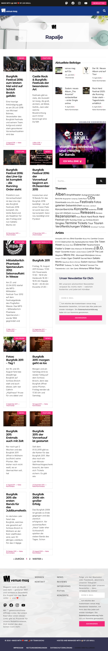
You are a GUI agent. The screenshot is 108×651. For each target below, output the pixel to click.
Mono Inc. (69, 254)
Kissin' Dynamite (62, 252)
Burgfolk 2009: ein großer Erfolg (38, 499)
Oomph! (57, 258)
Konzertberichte (64, 209)
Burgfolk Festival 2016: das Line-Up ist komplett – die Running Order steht (14, 179)
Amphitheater (73, 194)
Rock (78, 217)
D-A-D (58, 242)
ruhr (66, 219)
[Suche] (101, 181)
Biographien (67, 199)
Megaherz (59, 255)
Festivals (86, 202)
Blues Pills (86, 239)
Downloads (60, 202)
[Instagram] (79, 3)
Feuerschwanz (93, 245)
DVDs (69, 202)
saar (84, 220)
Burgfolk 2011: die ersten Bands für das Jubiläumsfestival (17, 502)
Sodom (84, 262)
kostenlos (93, 209)
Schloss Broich (92, 220)
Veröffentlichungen (67, 226)
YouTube (101, 227)
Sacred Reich (86, 258)
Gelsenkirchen (74, 205)
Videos (85, 226)
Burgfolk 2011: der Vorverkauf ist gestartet (40, 436)
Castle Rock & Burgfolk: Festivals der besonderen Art (40, 83)
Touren (98, 223)
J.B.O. (98, 248)
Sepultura (65, 262)
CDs (91, 197)
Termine (71, 223)
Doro (71, 245)
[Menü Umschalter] (98, 12)
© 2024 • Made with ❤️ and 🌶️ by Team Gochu (24, 640)
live (100, 209)
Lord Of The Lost (95, 251)
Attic (68, 239)
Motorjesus (90, 255)
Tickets (82, 223)
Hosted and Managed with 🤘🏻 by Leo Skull (76, 640)
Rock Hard (86, 216)
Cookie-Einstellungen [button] (85, 648)
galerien (60, 205)
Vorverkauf (94, 227)
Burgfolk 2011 (41, 260)
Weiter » (37, 559)
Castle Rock (82, 199)
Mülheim (67, 213)
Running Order (76, 220)
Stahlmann (92, 262)
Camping (74, 199)
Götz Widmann (76, 249)
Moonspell (80, 255)
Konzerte (81, 209)
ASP (64, 239)
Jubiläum (93, 206)
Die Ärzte (66, 245)
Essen (77, 202)
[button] (104, 10)
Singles (59, 223)
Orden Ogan (66, 258)
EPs (72, 202)
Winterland (83, 268)
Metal (57, 213)
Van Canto (74, 269)
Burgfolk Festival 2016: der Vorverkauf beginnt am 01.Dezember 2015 (40, 179)
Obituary (98, 255)
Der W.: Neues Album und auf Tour (99, 71)
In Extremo (88, 248)
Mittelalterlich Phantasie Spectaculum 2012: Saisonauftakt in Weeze (15, 268)
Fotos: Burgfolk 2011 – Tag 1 (14, 360)
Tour (90, 223)
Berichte (58, 198)
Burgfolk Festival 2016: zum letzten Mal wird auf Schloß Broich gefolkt (14, 86)
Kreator (73, 252)
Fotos (97, 202)
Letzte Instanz (81, 252)
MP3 (61, 213)
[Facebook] (73, 3)
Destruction (66, 242)
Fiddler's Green (63, 248)
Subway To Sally (72, 265)
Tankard (83, 265)
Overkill (76, 258)
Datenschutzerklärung (88, 309)
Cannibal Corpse (97, 239)
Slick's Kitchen (75, 262)
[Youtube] (86, 3)
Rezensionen (65, 216)
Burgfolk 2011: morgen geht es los (41, 360)
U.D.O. (67, 269)
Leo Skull (22, 595)
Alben (60, 194)
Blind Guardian (76, 238)
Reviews (99, 213)
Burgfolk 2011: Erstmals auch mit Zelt (14, 436)
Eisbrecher (80, 244)
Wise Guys (94, 268)
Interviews (86, 206)
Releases (87, 212)
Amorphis (58, 239)
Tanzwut (90, 265)
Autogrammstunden (91, 195)
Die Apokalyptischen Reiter (83, 242)
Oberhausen (76, 213)
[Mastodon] (66, 3)
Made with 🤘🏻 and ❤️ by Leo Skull (16, 3)
